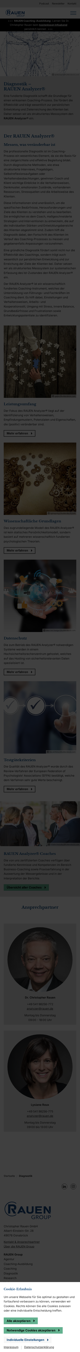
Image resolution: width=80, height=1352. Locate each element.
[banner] (40, 676)
